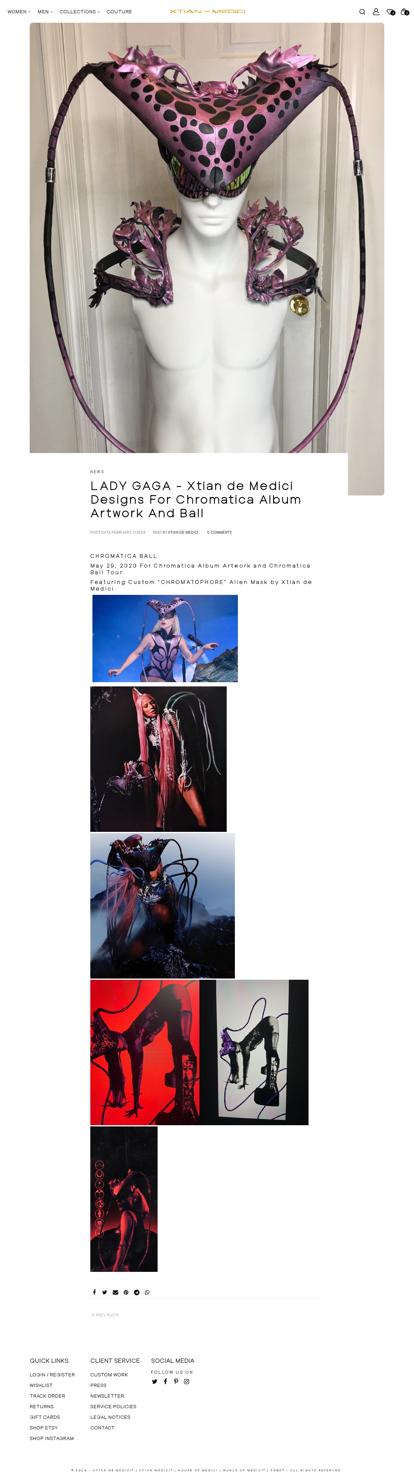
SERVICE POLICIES (113, 1406)
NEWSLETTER (107, 1396)
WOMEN (18, 11)
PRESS (98, 1385)
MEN (44, 11)
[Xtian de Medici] (207, 11)
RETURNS (42, 1406)
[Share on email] (115, 1292)
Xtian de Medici (183, 532)
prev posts (107, 1315)
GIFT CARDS (45, 1417)
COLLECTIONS (78, 11)
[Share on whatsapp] (147, 1292)
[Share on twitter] (105, 1292)
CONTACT (102, 1427)
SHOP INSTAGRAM (52, 1438)
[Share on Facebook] (94, 1292)
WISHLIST (41, 1385)
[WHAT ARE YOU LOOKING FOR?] (362, 11)
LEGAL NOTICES (110, 1417)
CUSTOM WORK (109, 1374)
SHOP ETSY (44, 1427)
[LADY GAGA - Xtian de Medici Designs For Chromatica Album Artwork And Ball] (207, 259)
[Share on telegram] (136, 1292)
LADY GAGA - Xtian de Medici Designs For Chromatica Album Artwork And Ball (196, 499)
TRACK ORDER (47, 1396)
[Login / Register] (376, 11)
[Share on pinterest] (126, 1292)
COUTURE (119, 11)
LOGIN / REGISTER (52, 1374)
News (97, 471)
